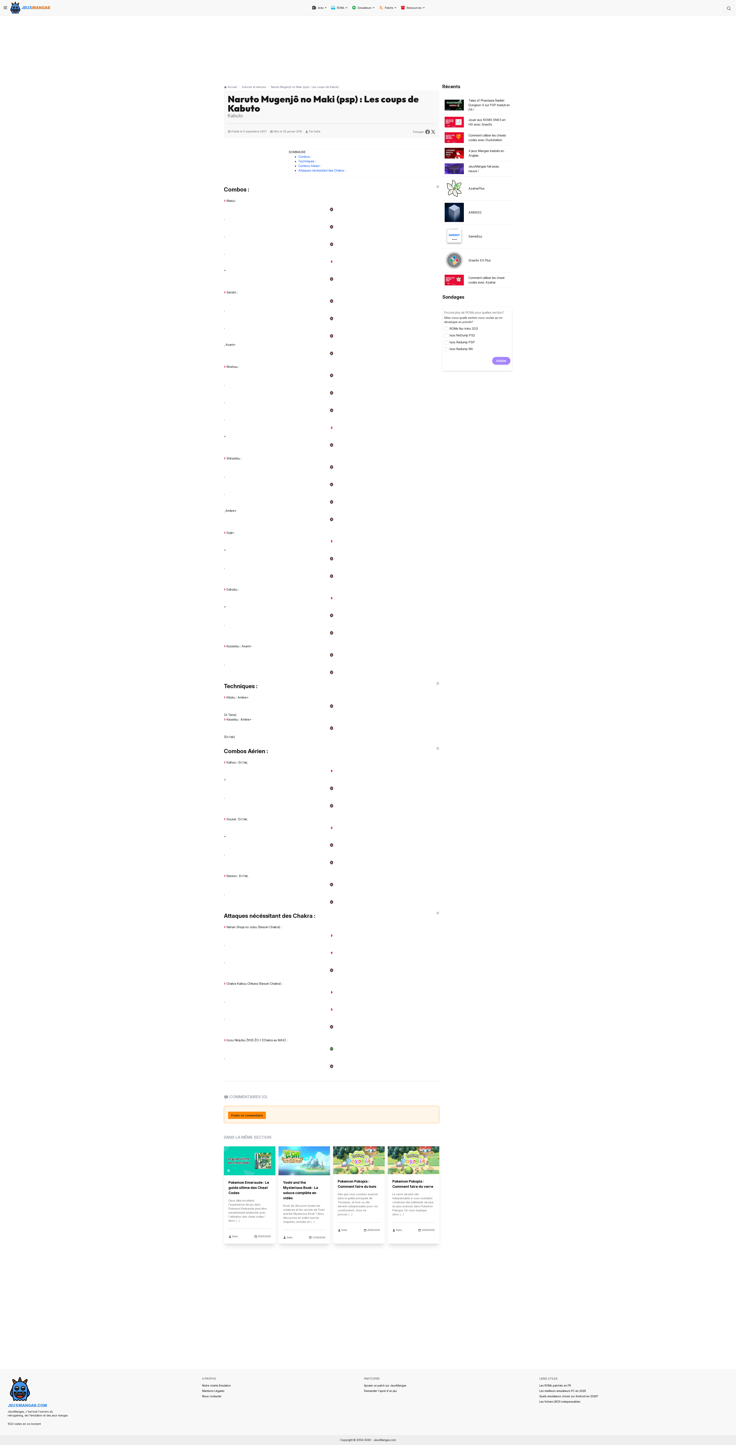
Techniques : (307, 161)
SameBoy (475, 236)
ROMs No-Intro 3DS (463, 328)
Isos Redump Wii (461, 349)
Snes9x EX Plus (479, 260)
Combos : (304, 157)
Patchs (389, 7)
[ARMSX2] (454, 212)
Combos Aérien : (309, 166)
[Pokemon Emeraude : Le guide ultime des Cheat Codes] (249, 1160)
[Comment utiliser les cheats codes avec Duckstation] (454, 137)
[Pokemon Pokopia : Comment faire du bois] (359, 1160)
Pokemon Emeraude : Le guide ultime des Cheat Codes (248, 1187)
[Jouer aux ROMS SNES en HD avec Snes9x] (454, 122)
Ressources (414, 7)
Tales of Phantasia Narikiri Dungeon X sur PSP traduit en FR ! (489, 105)
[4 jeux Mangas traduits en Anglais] (454, 153)
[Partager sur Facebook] (428, 131)
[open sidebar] (5, 8)
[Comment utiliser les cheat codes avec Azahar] (454, 280)
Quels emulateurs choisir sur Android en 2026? (568, 1396)
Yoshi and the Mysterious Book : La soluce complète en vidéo (300, 1190)
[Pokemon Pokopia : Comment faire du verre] (413, 1160)
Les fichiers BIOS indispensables (559, 1401)
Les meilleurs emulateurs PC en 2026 (562, 1390)
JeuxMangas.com (27, 1405)
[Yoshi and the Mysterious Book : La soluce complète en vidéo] (304, 1160)
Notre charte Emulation (216, 1385)
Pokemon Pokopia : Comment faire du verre (412, 1184)
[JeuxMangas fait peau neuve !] (454, 168)
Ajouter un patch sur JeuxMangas (385, 1385)
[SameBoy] (454, 236)
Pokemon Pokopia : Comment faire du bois (357, 1184)
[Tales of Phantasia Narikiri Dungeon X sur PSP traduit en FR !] (454, 105)
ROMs (340, 7)
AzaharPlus (476, 188)
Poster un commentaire (247, 1115)
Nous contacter (212, 1396)
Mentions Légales (213, 1390)
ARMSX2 (474, 212)
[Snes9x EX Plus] (454, 260)
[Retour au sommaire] (437, 186)
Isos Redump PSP (462, 342)
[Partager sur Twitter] (433, 131)
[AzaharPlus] (454, 188)
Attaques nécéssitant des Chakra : (321, 170)
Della (317, 131)
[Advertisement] (331, 48)
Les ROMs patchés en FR (555, 1385)
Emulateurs (364, 7)
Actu (321, 7)
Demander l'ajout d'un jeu (380, 1390)
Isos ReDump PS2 (462, 335)
